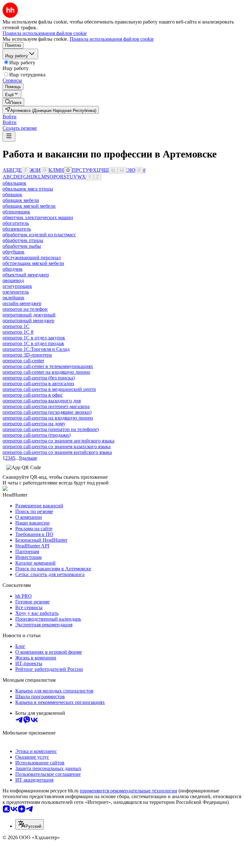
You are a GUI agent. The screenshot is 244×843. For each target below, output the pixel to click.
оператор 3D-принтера (27, 355)
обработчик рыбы (22, 246)
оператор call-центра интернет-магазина (46, 406)
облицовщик (16, 211)
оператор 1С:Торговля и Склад (36, 349)
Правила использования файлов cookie (112, 39)
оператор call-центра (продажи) (37, 435)
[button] (10, 116)
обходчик (13, 269)
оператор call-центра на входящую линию (48, 418)
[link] (13, 102)
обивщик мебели (21, 200)
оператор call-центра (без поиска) (39, 377)
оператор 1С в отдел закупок (34, 337)
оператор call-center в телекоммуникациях (48, 366)
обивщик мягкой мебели (29, 206)
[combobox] (29, 824)
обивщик (12, 194)
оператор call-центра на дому (34, 423)
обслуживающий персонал (32, 257)
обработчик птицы (23, 240)
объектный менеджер (26, 274)
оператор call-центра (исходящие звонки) (47, 412)
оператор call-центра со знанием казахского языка (57, 446)
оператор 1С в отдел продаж (33, 343)
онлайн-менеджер (22, 303)
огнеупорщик (17, 286)
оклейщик (13, 297)
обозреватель (17, 229)
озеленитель (16, 292)
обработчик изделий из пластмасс (39, 234)
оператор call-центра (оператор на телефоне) (51, 429)
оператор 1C (16, 326)
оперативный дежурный (29, 314)
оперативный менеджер (28, 320)
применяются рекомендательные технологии (128, 790)
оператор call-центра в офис (33, 395)
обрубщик (13, 251)
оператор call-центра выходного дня (42, 400)
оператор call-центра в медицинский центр (49, 389)
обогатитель (16, 223)
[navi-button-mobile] (9, 136)
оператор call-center (23, 360)
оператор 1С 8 (18, 332)
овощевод (13, 280)
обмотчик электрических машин (38, 217)
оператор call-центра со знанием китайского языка (57, 452)
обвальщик (14, 183)
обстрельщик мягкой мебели (33, 263)
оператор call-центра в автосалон (38, 383)
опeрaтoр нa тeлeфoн (25, 309)
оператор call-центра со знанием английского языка (58, 440)
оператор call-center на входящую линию (46, 372)
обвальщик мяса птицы (28, 189)
